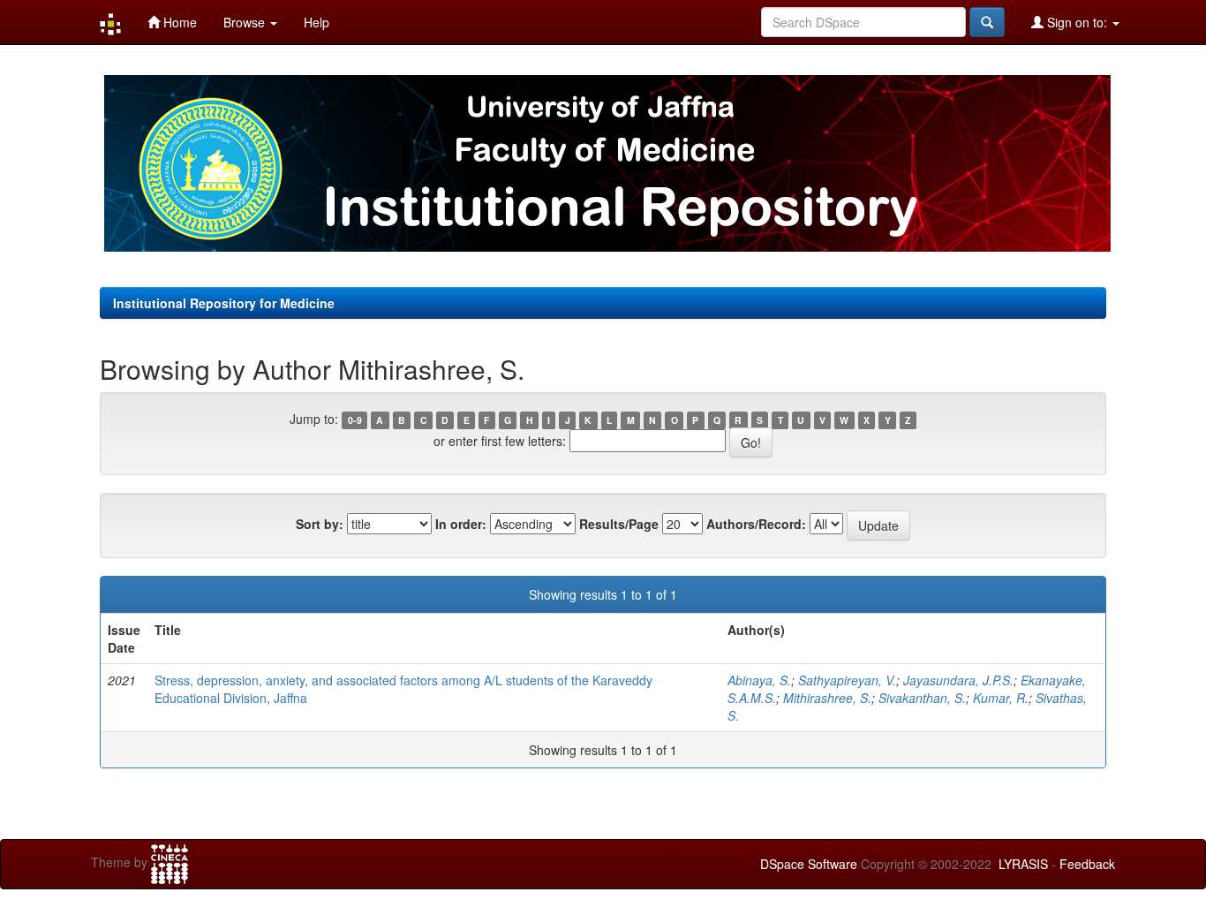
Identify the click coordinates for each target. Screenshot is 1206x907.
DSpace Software (808, 864)
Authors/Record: (756, 524)
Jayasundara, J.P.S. (958, 680)
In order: (460, 524)
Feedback (1087, 864)
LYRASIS (1023, 864)
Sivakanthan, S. (922, 698)
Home (178, 22)
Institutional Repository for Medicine (224, 303)
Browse (245, 22)
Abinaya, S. (759, 680)
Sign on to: (1077, 22)
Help (316, 22)
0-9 (355, 420)
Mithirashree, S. (827, 698)
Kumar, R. (1001, 698)
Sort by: (319, 524)
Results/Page (619, 524)
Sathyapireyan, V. (847, 680)
